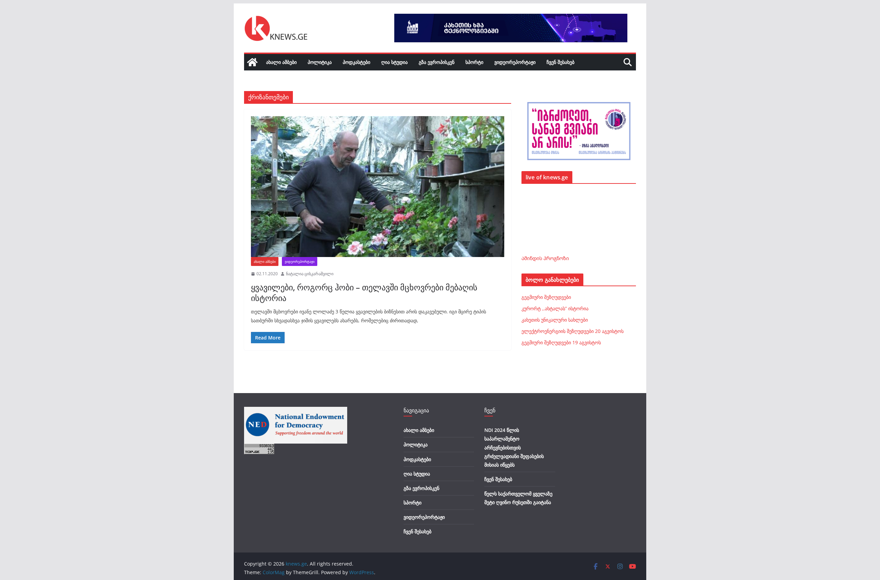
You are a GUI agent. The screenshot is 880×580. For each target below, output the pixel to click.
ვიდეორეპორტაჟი (515, 62)
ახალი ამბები (281, 62)
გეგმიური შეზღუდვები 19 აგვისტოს (561, 342)
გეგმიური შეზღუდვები (546, 297)
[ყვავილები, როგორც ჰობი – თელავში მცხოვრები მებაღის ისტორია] (377, 186)
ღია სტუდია (394, 62)
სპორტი (474, 62)
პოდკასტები (356, 62)
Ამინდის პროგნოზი (545, 258)
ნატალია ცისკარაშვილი (309, 274)
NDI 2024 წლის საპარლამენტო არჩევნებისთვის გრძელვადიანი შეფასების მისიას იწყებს (514, 447)
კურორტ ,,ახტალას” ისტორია (554, 308)
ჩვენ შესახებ (560, 62)
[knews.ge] (252, 62)
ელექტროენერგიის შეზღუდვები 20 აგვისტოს (572, 331)
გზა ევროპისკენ (436, 62)
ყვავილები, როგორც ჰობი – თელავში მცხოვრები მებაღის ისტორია (364, 292)
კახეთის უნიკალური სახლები (554, 319)
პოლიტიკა (320, 62)
